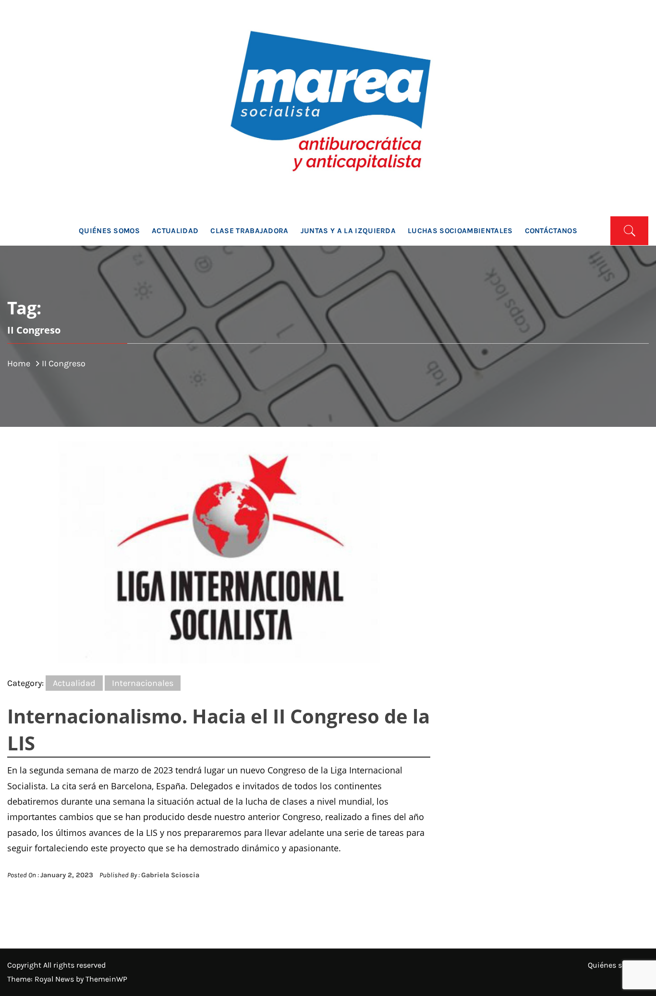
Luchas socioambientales (460, 230)
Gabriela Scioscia (170, 875)
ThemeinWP (106, 979)
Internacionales (142, 683)
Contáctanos (551, 230)
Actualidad (175, 230)
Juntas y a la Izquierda (348, 230)
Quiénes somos (109, 230)
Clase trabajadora (249, 230)
